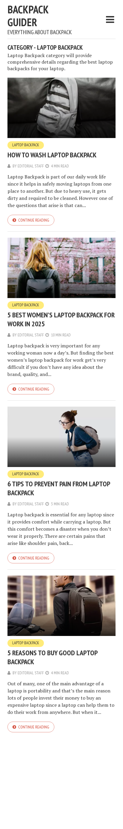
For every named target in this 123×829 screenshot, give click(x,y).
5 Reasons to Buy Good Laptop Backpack (52, 657)
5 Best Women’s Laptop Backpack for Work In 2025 (61, 319)
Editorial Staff (31, 166)
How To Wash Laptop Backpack (51, 154)
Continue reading (33, 220)
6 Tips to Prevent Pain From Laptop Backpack (58, 488)
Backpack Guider (27, 15)
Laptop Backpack (25, 145)
